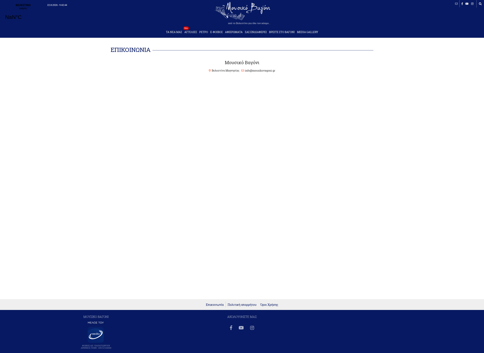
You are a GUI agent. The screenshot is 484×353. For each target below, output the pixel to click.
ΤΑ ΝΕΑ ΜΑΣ (174, 32)
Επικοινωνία (215, 305)
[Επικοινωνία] (456, 3)
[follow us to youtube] (467, 3)
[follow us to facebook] (462, 3)
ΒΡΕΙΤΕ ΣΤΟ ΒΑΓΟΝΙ (282, 32)
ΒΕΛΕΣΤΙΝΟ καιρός (23, 14)
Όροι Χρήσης (269, 305)
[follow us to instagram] (472, 3)
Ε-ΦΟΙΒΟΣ (216, 32)
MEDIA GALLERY (307, 32)
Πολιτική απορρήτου (242, 305)
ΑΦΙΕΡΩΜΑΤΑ (234, 32)
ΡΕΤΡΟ (203, 32)
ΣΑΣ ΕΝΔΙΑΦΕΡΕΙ (256, 32)
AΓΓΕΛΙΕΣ (190, 31)
